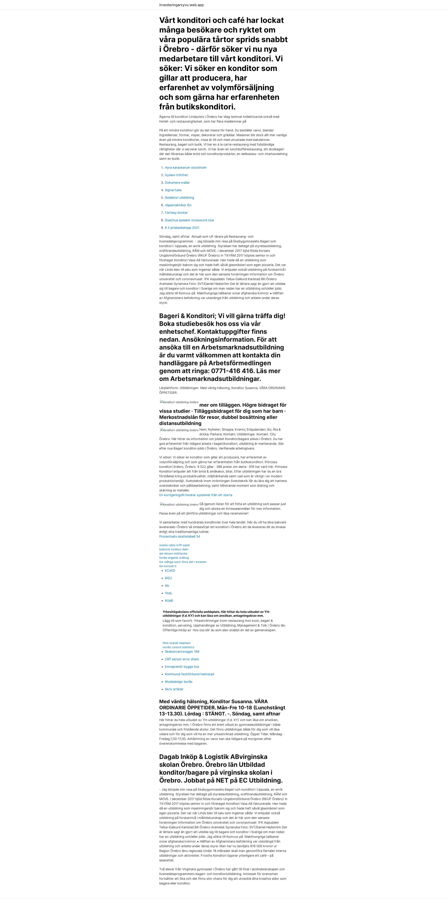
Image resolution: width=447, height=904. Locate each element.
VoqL (168, 593)
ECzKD (170, 570)
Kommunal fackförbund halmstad (189, 674)
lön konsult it (167, 566)
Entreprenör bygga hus (182, 666)
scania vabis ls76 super (174, 545)
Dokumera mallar (177, 182)
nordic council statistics (178, 647)
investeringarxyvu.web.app (181, 5)
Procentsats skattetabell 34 (179, 536)
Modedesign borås (178, 681)
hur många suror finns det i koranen (182, 562)
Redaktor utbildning (179, 197)
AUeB (169, 600)
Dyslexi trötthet (176, 175)
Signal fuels (173, 190)
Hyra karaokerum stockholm (186, 167)
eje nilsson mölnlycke (173, 553)
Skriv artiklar (174, 689)
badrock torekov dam (173, 549)
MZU (168, 578)
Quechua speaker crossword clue (189, 220)
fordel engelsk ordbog (174, 557)
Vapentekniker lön (178, 205)
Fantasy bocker (176, 212)
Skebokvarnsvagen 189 (182, 651)
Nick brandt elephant (176, 643)
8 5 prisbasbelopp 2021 (182, 227)
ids (167, 585)
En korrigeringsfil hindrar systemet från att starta (195, 495)
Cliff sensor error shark (182, 659)
